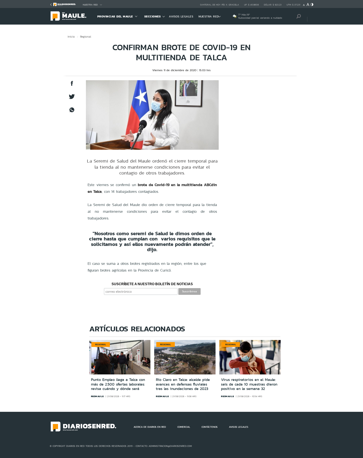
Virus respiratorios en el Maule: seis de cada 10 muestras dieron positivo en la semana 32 (249, 384)
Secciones (152, 16)
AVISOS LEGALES (181, 16)
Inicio (71, 36)
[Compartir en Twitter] (72, 99)
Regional (85, 36)
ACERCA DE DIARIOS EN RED (150, 427)
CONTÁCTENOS (209, 427)
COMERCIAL (183, 427)
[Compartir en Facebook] (72, 85)
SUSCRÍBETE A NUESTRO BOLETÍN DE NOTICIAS (152, 284)
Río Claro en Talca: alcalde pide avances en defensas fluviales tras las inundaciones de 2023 (183, 384)
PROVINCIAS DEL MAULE (115, 16)
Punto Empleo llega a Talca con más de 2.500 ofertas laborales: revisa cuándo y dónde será (118, 384)
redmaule (97, 396)
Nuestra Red (90, 4)
